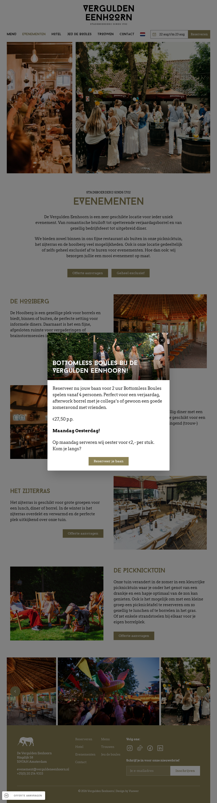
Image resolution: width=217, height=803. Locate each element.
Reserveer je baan (109, 461)
